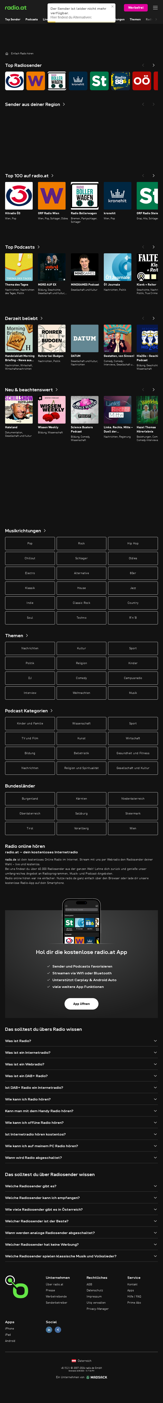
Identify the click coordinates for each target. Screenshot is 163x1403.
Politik (30, 663)
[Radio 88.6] (120, 81)
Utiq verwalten (96, 1302)
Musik (133, 693)
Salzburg (81, 813)
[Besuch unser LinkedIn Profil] (49, 1330)
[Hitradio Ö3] (14, 81)
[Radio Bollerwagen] (57, 81)
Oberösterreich (30, 813)
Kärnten (81, 798)
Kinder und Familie (30, 723)
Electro (30, 573)
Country (133, 602)
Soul (30, 617)
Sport (133, 648)
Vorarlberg (81, 828)
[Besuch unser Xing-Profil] (58, 1330)
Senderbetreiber (56, 1302)
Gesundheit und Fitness (133, 753)
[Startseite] (6, 53)
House (81, 588)
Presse (50, 1290)
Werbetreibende (56, 1296)
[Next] (153, 64)
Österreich (84, 1360)
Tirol (30, 828)
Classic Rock (81, 602)
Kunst (81, 738)
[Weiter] (153, 174)
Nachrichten (29, 648)
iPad (8, 1334)
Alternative (81, 573)
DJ (30, 678)
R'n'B (133, 617)
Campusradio (133, 678)
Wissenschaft (81, 723)
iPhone (9, 1328)
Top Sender (12, 19)
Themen (135, 19)
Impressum (94, 1296)
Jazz (133, 588)
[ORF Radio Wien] (35, 81)
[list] (81, 81)
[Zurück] (143, 174)
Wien (133, 828)
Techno (81, 617)
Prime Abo (134, 1302)
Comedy (81, 678)
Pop (30, 543)
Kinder (133, 663)
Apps (130, 1290)
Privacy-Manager (98, 1308)
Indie (30, 602)
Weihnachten (81, 693)
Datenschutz (95, 1290)
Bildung (30, 753)
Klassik (30, 588)
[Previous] (143, 64)
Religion (81, 663)
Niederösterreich (133, 798)
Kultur (81, 648)
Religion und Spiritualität (81, 768)
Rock (81, 543)
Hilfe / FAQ (134, 1296)
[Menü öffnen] (155, 7)
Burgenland (30, 798)
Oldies (133, 558)
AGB (89, 1284)
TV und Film (30, 738)
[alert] (81, 13)
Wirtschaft (133, 738)
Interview (30, 693)
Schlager (81, 558)
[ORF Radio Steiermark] (99, 81)
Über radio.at (54, 1284)
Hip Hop (132, 543)
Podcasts (31, 19)
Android (10, 1341)
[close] (112, 6)
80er (133, 573)
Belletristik (81, 753)
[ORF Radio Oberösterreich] (141, 81)
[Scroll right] (156, 19)
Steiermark (133, 813)
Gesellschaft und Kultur (133, 768)
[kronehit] (78, 81)
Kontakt (132, 1284)
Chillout (30, 558)
